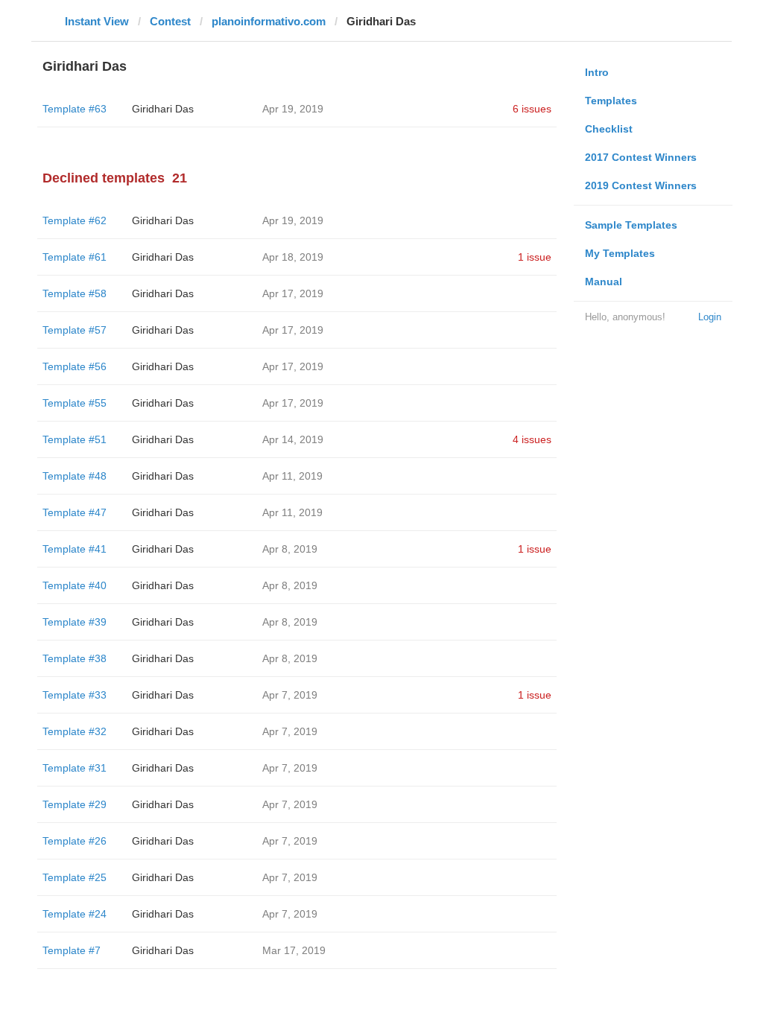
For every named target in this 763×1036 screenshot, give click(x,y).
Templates (611, 101)
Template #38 (74, 658)
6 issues (532, 109)
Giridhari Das (163, 109)
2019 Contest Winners (641, 185)
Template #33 (74, 695)
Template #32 (74, 731)
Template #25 (74, 877)
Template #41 (74, 549)
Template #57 (74, 330)
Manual (603, 281)
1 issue (534, 257)
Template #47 (74, 512)
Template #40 (74, 585)
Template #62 (74, 220)
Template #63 (74, 109)
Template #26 (74, 841)
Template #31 (74, 768)
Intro (597, 72)
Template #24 (74, 914)
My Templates (620, 253)
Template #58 (74, 293)
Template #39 (74, 622)
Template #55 (74, 403)
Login (709, 316)
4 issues (532, 439)
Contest (170, 21)
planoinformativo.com (269, 21)
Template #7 (71, 950)
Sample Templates (631, 225)
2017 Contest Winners (641, 157)
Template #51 (74, 439)
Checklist (609, 129)
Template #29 (74, 804)
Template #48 (74, 476)
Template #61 (74, 257)
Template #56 (74, 366)
